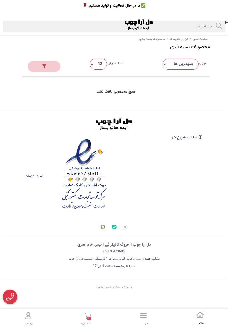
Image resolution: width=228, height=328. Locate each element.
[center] (218, 26)
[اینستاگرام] (125, 228)
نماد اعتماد (35, 176)
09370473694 (114, 251)
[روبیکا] (103, 228)
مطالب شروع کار (185, 138)
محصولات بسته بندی (152, 39)
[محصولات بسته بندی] (114, 124)
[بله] (114, 228)
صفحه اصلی (200, 39)
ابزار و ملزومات (179, 39)
